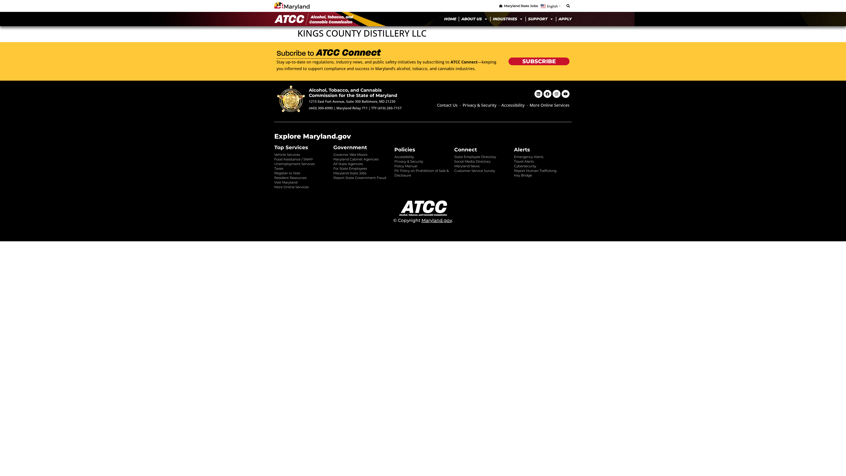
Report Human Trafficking (535, 171)
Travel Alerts (524, 161)
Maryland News (467, 166)
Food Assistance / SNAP (293, 159)
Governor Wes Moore (350, 154)
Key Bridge (523, 175)
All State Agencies (348, 164)
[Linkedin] (538, 94)
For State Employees (350, 168)
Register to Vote (287, 173)
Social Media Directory (472, 161)
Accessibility (513, 105)
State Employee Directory (475, 157)
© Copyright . (423, 220)
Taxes (278, 168)
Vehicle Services (287, 154)
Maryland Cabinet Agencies (355, 159)
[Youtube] (566, 94)
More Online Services (550, 105)
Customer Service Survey (474, 171)
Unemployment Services (294, 164)
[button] (568, 6)
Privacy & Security (479, 105)
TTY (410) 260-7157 (386, 108)
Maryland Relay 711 (352, 108)
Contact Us (447, 105)
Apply (565, 19)
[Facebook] (547, 94)
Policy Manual (405, 166)
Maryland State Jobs (349, 173)
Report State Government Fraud (359, 178)
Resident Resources (290, 178)
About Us (471, 19)
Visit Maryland (285, 182)
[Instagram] (556, 94)
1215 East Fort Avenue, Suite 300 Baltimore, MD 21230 (352, 101)
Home (450, 19)
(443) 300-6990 (321, 108)
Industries (505, 19)
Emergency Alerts (528, 157)
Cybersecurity (525, 166)
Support (537, 19)
